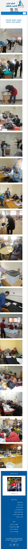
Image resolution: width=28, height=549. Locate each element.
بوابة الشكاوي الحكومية (18, 514)
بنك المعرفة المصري (19, 510)
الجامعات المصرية (19, 507)
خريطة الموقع (20, 502)
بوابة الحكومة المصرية (18, 512)
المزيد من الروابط (19, 517)
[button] (17, 545)
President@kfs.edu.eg (13, 527)
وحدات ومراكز (20, 505)
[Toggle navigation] (24, 13)
